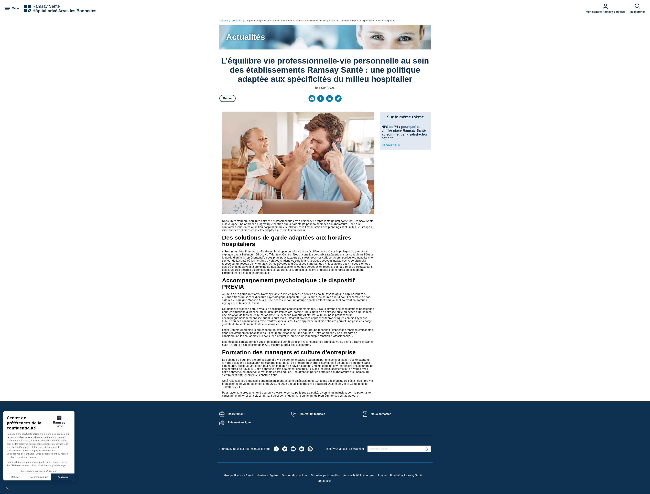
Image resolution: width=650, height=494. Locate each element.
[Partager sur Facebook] (320, 98)
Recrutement (236, 414)
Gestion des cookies (295, 475)
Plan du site (323, 480)
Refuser (15, 477)
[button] (7, 488)
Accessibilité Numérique (358, 475)
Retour (227, 98)
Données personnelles (325, 475)
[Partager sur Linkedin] (329, 98)
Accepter (63, 477)
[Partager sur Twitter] (338, 98)
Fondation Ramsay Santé (406, 475)
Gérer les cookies (38, 477)
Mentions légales (267, 475)
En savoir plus (391, 144)
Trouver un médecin (312, 414)
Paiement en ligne (239, 422)
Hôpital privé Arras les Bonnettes (64, 10)
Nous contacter (381, 414)
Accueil (224, 21)
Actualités (237, 21)
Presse (382, 475)
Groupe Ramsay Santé (238, 475)
